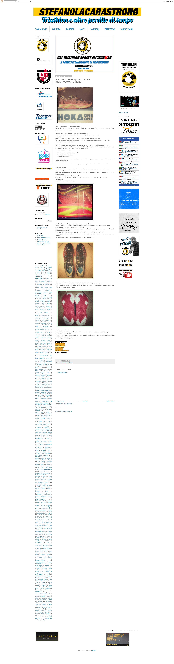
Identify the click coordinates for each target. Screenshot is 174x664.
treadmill (48, 588)
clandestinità (46, 318)
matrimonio (43, 435)
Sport (45, 556)
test (36, 577)
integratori (48, 407)
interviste (37, 410)
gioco (38, 393)
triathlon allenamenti (45, 593)
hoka (62, 362)
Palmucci (37, 465)
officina (48, 458)
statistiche (43, 559)
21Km (40, 267)
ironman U (47, 415)
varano (50, 604)
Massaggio (47, 433)
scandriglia (37, 543)
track (50, 583)
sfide (36, 549)
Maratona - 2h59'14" (42, 239)
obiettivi (37, 458)
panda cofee (49, 465)
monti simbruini (48, 444)
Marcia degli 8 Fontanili (40, 432)
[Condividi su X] (66, 361)
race (42, 502)
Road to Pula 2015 (39, 531)
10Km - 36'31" (40, 235)
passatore (47, 477)
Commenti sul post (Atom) (66, 403)
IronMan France (48, 413)
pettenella (37, 483)
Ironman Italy (40, 415)
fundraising (37, 381)
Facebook (39, 364)
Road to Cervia (38, 516)
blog (50, 297)
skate (42, 551)
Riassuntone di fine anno (40, 510)
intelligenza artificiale (39, 409)
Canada (48, 304)
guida (36, 398)
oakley (44, 456)
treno (36, 589)
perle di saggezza (39, 482)
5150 (39, 269)
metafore (47, 436)
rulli (47, 534)
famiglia (47, 364)
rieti (42, 511)
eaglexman (42, 353)
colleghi (37, 323)
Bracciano (42, 300)
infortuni (42, 407)
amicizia (37, 283)
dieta (36, 349)
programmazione (40, 499)
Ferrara (43, 367)
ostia (42, 462)
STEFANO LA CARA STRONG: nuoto (128, 151)
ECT (36, 355)
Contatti (70, 28)
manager (48, 429)
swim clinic (40, 569)
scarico (43, 543)
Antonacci (49, 282)
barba (44, 289)
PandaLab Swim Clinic (40, 474)
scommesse (45, 545)
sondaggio (43, 554)
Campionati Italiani (39, 304)
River (45, 513)
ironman (37, 413)
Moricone (39, 445)
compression (38, 327)
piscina (48, 485)
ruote (48, 536)
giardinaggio (43, 392)
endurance (48, 360)
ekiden (36, 358)
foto (36, 378)
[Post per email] (59, 360)
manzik (41, 430)
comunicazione (46, 327)
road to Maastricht (43, 525)
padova (37, 464)
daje (42, 344)
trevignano (46, 589)
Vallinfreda (44, 604)
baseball (47, 290)
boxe (36, 300)
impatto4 (37, 404)
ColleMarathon (44, 323)
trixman (48, 596)
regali (49, 505)
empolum (42, 360)
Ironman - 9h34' (40, 244)
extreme (50, 363)
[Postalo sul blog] (64, 361)
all (48, 275)
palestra (42, 464)
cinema (47, 317)
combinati (46, 324)
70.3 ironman (38, 270)
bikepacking (37, 297)
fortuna (43, 376)
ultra (38, 599)
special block (38, 556)
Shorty (41, 549)
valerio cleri (38, 602)
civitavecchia (38, 318)
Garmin (45, 382)
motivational (38, 447)
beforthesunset (38, 292)
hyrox (36, 401)
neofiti (50, 452)
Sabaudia (37, 537)
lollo (51, 426)
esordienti (49, 361)
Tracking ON (134, 185)
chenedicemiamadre (39, 313)
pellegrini (43, 479)
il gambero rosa (44, 401)
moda (48, 439)
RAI (45, 502)
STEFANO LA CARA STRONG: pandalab (129, 164)
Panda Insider (40, 467)
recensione (66, 362)
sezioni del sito (46, 548)
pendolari (49, 479)
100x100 (37, 265)
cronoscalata (43, 341)
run (51, 534)
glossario (37, 396)
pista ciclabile (43, 486)
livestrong (46, 426)
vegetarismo (49, 605)
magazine (46, 427)
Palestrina (48, 464)
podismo (43, 488)
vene (45, 607)
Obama (48, 456)
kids (51, 419)
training (44, 585)
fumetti (48, 379)
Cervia (42, 310)
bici (40, 293)
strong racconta (47, 563)
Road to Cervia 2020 (43, 517)
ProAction (50, 496)
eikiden (48, 357)
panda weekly (40, 469)
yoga (36, 615)
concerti (37, 330)
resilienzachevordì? (46, 508)
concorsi (46, 330)
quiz (38, 502)
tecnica (48, 574)
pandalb (48, 474)
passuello (37, 479)
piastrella (43, 483)
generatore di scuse (45, 384)
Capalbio (48, 306)
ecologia (48, 353)
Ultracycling (43, 599)
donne (36, 352)
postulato (37, 491)
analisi (44, 282)
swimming (47, 569)
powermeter (49, 493)
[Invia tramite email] (62, 361)
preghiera (39, 494)
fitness (42, 372)
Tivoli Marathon (44, 580)
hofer (38, 399)
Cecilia (48, 309)
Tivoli (38, 580)
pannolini (45, 476)
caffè (48, 301)
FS (44, 379)
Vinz (42, 610)
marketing (50, 432)
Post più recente (60, 401)
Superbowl (44, 568)
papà (41, 477)
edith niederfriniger (44, 355)
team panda (39, 574)
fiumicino (37, 373)
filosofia (37, 370)
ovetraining (47, 462)
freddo (36, 379)
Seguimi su (40, 179)
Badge (46, 287)
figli (36, 369)
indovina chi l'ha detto (43, 406)
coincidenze (37, 321)
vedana (38, 605)
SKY (46, 551)
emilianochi (48, 358)
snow (50, 551)
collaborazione (47, 321)
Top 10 (43, 582)
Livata (40, 426)
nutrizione (37, 456)
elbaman (42, 358)
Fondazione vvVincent (40, 375)
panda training (48, 467)
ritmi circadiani (40, 513)
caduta (43, 301)
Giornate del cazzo (47, 393)
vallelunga (47, 602)
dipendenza (42, 349)
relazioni (37, 506)
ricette (38, 511)
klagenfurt (39, 421)
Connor (37, 334)
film (49, 369)
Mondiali (37, 441)
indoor (50, 404)
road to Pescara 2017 (45, 529)
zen (36, 616)
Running (71, 362)
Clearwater (37, 320)
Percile (48, 480)
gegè (38, 384)
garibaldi (39, 383)
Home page (41, 28)
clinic (43, 320)
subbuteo (50, 566)
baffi (51, 287)
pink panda (49, 483)
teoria (49, 576)
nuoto (46, 455)
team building (47, 573)
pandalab (48, 469)
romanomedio (38, 534)
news (43, 453)
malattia (37, 429)
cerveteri (37, 310)
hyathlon (48, 399)
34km (46, 267)
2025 (36, 267)
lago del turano (38, 424)
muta (49, 450)
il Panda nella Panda (43, 402)
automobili (43, 286)
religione (43, 506)
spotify (40, 557)
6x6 (43, 269)
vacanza (40, 601)
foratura (48, 375)
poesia (48, 488)
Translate (47, 214)
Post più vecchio (110, 401)
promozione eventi (40, 500)
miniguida (37, 439)
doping (41, 352)
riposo (50, 511)
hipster (50, 398)
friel (41, 379)
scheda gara (38, 545)
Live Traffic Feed (129, 138)
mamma (42, 429)
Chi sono (56, 28)
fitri (48, 372)
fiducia (48, 367)
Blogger (94, 650)
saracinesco (38, 542)
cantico (42, 306)
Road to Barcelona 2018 (44, 514)
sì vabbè (47, 549)
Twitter (45, 598)
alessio (43, 273)
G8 (51, 381)
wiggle (46, 612)
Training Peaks (42, 586)
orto (39, 461)
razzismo (50, 502)
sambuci (37, 539)
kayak (47, 419)
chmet (42, 315)
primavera (37, 496)
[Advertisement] (85, 386)
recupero (43, 505)
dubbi (36, 353)
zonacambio (48, 618)
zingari (40, 616)
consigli (47, 334)
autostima (49, 286)
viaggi (49, 607)
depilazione (43, 347)
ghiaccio (37, 392)
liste (36, 426)
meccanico (49, 435)
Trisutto (43, 596)
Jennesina (37, 419)
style (45, 566)
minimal (43, 439)
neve (39, 453)
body (40, 298)
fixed (43, 373)
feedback (37, 367)
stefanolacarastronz (40, 562)
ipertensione (46, 410)
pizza (49, 486)
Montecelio (49, 442)
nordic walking (38, 455)
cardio (41, 307)
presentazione (47, 494)
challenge (49, 311)
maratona (47, 430)
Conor (41, 334)
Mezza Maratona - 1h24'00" (43, 237)
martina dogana (40, 433)
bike (45, 295)
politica (45, 490)
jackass (48, 418)
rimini (46, 511)
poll (49, 490)
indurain (37, 407)
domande (48, 350)
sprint (45, 557)
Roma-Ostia (47, 533)
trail (38, 585)
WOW (47, 613)
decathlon (39, 346)
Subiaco (38, 568)
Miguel (48, 438)
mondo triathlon (44, 441)
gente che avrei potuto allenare (44, 389)
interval (48, 409)
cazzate (42, 309)
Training (94, 28)
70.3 (47, 269)
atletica (36, 286)
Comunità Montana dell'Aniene (42, 329)
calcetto (37, 303)
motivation (47, 445)
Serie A (50, 546)
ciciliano (48, 315)
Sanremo (44, 539)
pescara (47, 482)
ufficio (50, 598)
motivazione (38, 449)
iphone (36, 412)
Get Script (123, 185)
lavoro (44, 424)
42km (50, 267)
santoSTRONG (46, 540)
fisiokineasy (45, 370)
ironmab (48, 412)
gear (51, 382)
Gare (82, 28)
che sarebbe (44, 312)
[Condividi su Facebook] (67, 361)
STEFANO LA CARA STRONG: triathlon (128, 147)
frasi (48, 378)
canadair (37, 306)
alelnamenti (37, 273)
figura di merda (42, 369)
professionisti (43, 497)
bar (38, 289)
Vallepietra (37, 604)
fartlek (36, 366)
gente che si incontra (43, 390)
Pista (36, 487)
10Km (43, 266)
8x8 (44, 270)
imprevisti (44, 404)
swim (50, 568)
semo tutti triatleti (43, 546)
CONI (48, 332)
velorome (39, 607)
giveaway (48, 395)
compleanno (45, 326)
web (45, 610)
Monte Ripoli (42, 442)
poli (41, 490)
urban (50, 599)
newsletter (47, 453)
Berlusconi (46, 292)
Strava (50, 562)
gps (42, 396)
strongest (47, 565)
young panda (42, 615)
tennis (44, 576)
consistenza (37, 335)
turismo (36, 598)
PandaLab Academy (45, 471)
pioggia (38, 485)
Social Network (40, 552)
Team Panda (126, 28)
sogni (48, 552)
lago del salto (47, 423)
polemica (37, 490)
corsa (36, 337)
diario (49, 347)
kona (49, 421)
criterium (43, 340)
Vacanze (48, 601)
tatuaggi (47, 571)
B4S (42, 287)
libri (48, 424)
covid (49, 338)
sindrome (37, 551)
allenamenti (38, 276)
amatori (48, 281)
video (40, 609)
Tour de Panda (44, 583)
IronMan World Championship (42, 416)
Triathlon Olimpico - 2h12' (43, 241)
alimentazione (38, 275)
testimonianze (43, 577)
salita (42, 537)
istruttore (43, 418)
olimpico (49, 459)
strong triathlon (38, 565)
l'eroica (40, 423)
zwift (43, 620)
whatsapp (39, 612)
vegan (43, 605)
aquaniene (39, 284)
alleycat (43, 279)
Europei (38, 363)
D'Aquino (37, 344)
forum (49, 376)
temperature (37, 576)
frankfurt (43, 378)
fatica (41, 366)
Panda (42, 465)
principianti (43, 496)
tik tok (50, 579)
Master (36, 435)
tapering (37, 571)
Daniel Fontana (48, 344)
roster (44, 534)
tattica (42, 571)
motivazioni (46, 449)
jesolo (43, 419)
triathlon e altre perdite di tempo (42, 595)
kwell (36, 423)
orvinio (43, 461)
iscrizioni (37, 418)
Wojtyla (42, 613)
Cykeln (48, 343)
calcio (43, 303)
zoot (39, 619)
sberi (48, 542)
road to (50, 513)
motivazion (47, 447)
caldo (48, 303)
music (36, 450)
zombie (45, 616)
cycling (36, 343)
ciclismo (37, 317)
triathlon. (37, 596)
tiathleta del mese (43, 579)
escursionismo (42, 361)
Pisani (43, 485)
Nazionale (44, 452)
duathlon (47, 352)
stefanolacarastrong (40, 560)
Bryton (48, 300)
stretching (39, 563)
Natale (37, 452)
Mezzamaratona (39, 438)
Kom (45, 421)
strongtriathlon (38, 566)
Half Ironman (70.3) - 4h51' (43, 243)
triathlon (38, 592)
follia (49, 373)
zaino (49, 615)
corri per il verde (46, 335)
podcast (37, 488)
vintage (37, 610)
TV (41, 598)
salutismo (48, 537)
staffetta (50, 557)
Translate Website (123, 112)
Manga (36, 430)
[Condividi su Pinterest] (69, 361)
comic (36, 326)
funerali (43, 381)
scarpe (48, 543)
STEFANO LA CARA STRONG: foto (127, 142)
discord (42, 350)
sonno (48, 554)
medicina (40, 436)
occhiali (42, 458)
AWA (38, 287)
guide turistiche (44, 398)
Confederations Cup (39, 332)
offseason (37, 459)
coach (47, 320)
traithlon (42, 588)
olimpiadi (43, 459)
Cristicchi (37, 340)
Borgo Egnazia (46, 298)
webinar (50, 610)
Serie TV (39, 548)
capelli (36, 307)
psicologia (49, 500)
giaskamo (50, 392)
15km (49, 265)
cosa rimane (43, 337)
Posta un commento (63, 372)
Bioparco (45, 297)
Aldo (48, 272)
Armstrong (47, 284)
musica (43, 450)
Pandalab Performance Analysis (42, 473)
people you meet (41, 480)
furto (48, 381)
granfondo (47, 396)
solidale (37, 554)
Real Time (128, 185)
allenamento (38, 278)
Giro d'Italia (40, 395)
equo (36, 361)
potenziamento (39, 493)
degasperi (45, 346)
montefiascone (40, 444)
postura (46, 491)
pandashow (37, 476)
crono (36, 341)
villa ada (48, 608)
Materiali (110, 28)
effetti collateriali (40, 357)
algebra (48, 273)
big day (46, 293)
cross (48, 341)
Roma (40, 533)
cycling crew (42, 343)
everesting (44, 363)
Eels (51, 355)
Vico (36, 608)
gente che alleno (39, 386)
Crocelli (48, 340)
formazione (37, 376)
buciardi (37, 301)
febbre (48, 366)
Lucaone (39, 427)
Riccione (50, 510)
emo (36, 360)
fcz (44, 366)
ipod (42, 412)
